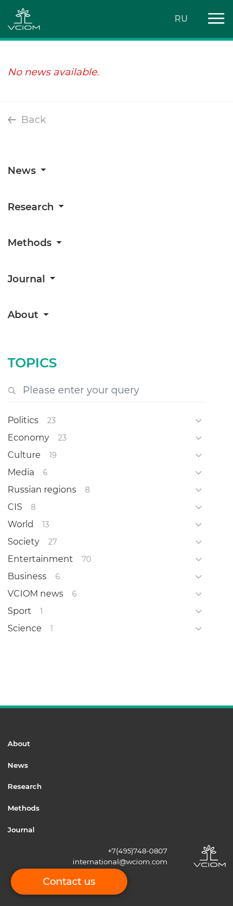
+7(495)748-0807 (137, 850)
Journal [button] (28, 279)
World (21, 524)
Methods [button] (31, 243)
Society (24, 541)
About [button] (24, 315)
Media (21, 472)
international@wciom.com (120, 861)
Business (27, 576)
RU (181, 19)
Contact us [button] (69, 882)
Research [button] (32, 207)
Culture (24, 455)
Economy (28, 437)
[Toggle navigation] (212, 19)
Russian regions (42, 489)
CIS (15, 507)
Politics (23, 420)
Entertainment (40, 559)
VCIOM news (35, 593)
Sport (19, 611)
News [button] (23, 171)
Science (25, 628)
